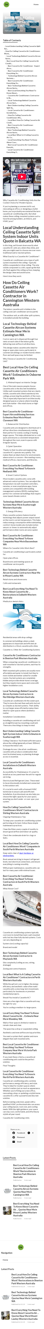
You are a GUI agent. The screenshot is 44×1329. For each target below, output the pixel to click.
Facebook (21, 1133)
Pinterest (21, 1137)
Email (19, 1142)
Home (36, 4)
